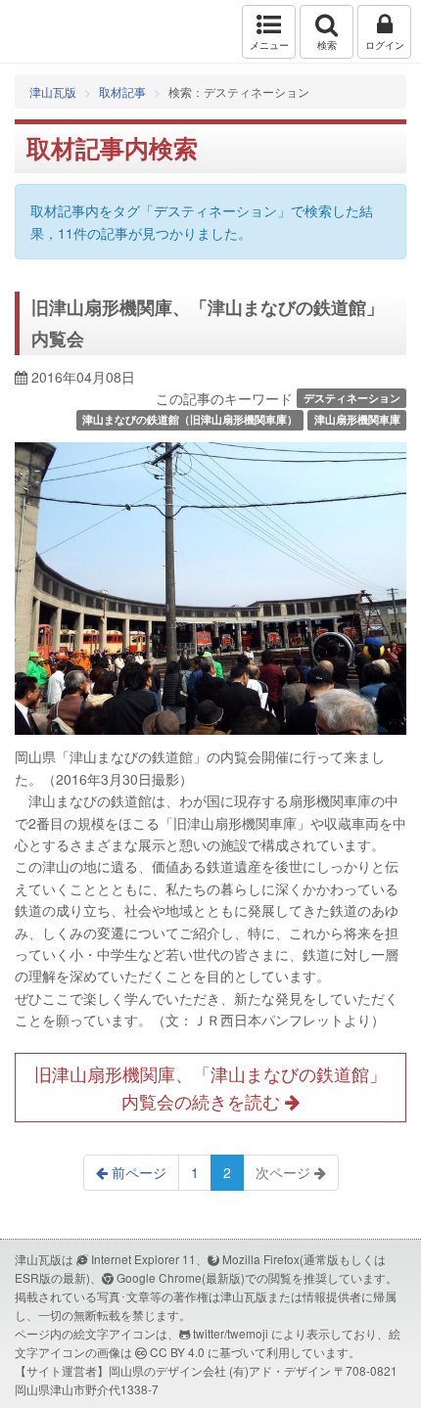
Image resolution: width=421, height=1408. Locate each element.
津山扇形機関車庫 (357, 420)
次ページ (285, 1172)
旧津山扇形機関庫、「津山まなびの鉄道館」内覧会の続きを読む (210, 1087)
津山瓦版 (56, 32)
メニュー (269, 45)
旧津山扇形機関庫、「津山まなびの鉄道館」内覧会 (207, 323)
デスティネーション (352, 397)
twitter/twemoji (230, 1333)
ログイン (384, 45)
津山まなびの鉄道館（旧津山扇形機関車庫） (190, 420)
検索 (327, 45)
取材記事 (122, 91)
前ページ (137, 1172)
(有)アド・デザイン (280, 1370)
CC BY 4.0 (177, 1351)
